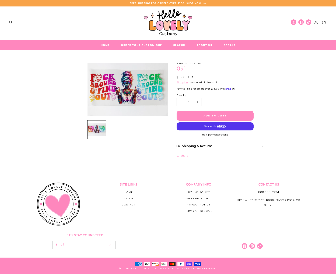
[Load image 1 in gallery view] (97, 129)
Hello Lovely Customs (147, 268)
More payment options (215, 134)
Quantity (182, 95)
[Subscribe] (109, 245)
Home (128, 192)
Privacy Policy (198, 204)
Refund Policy (199, 192)
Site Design (176, 268)
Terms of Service (198, 211)
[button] (11, 22)
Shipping (182, 82)
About (129, 198)
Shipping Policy (198, 198)
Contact (129, 204)
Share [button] (184, 155)
